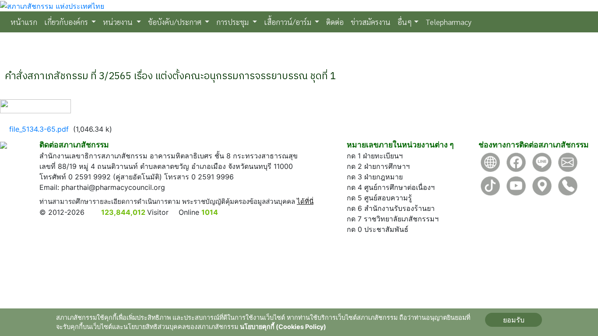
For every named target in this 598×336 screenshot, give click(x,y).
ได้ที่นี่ (305, 201)
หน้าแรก (26, 21)
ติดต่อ (335, 22)
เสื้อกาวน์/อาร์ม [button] (288, 22)
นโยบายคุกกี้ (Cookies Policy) (283, 326)
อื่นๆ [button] (404, 22)
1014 (209, 212)
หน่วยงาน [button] (118, 22)
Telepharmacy (448, 22)
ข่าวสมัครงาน (370, 22)
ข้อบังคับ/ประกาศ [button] (175, 22)
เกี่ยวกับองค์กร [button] (67, 22)
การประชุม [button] (233, 22)
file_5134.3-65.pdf (39, 129)
